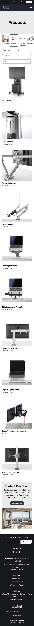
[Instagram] (16, 552)
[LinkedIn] (20, 552)
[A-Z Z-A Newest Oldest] (17, 61)
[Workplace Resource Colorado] (6, 7)
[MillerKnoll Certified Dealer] (17, 606)
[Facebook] (13, 552)
